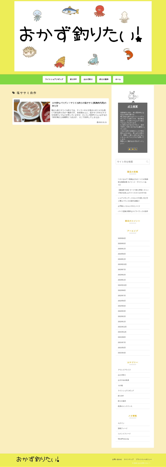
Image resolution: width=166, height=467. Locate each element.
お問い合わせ (117, 459)
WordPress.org (123, 439)
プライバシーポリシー (144, 459)
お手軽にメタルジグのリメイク (129, 206)
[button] (147, 161)
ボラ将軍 (133, 106)
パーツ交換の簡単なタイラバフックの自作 (133, 211)
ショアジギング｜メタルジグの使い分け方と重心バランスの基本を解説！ (133, 199)
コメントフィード (124, 434)
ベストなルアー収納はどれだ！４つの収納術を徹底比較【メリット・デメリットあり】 (133, 182)
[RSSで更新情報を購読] (135, 149)
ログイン (121, 423)
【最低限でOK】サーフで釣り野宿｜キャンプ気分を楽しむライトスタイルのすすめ (133, 191)
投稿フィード (122, 428)
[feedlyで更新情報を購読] (132, 149)
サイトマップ (129, 459)
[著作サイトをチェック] (129, 149)
